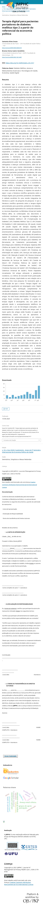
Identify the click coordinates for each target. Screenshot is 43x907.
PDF (6, 409)
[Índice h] (11, 779)
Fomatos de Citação (10, 440)
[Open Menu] (2, 2)
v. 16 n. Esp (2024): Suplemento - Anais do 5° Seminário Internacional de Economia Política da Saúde (19, 10)
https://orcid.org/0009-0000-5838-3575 (12, 48)
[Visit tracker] (4, 822)
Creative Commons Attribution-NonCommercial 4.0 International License (19, 484)
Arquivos (10, 7)
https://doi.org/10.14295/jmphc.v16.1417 (20, 63)
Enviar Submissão (10, 756)
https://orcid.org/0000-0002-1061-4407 (12, 57)
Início (3, 7)
